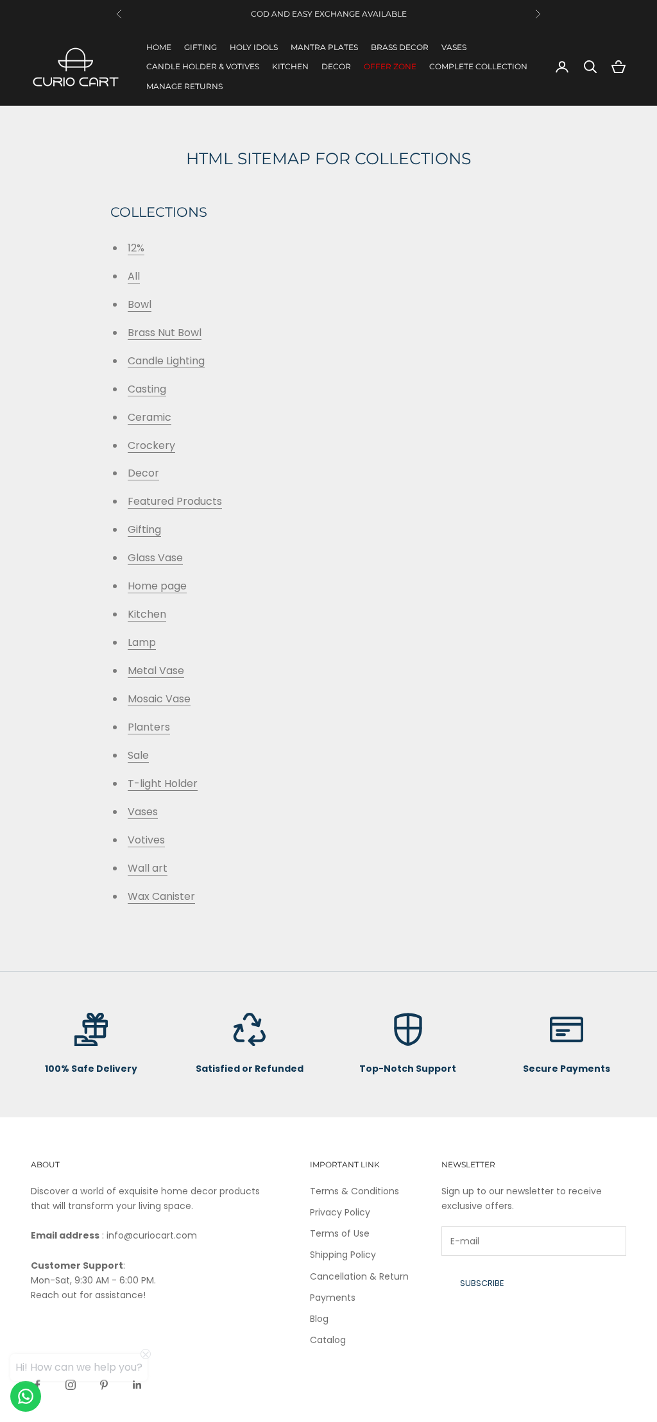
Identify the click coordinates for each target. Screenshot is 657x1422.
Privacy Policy (340, 1212)
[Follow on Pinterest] (104, 1384)
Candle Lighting (166, 360)
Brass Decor (400, 47)
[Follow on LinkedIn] (137, 1384)
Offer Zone (390, 66)
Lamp (142, 642)
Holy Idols (254, 47)
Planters (149, 727)
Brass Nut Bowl (164, 332)
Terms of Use (340, 1233)
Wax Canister (161, 896)
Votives (146, 840)
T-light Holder (163, 783)
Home (158, 47)
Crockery (151, 445)
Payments (332, 1297)
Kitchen (290, 66)
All (134, 276)
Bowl (139, 304)
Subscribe (482, 1283)
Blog (319, 1318)
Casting (147, 389)
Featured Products (175, 501)
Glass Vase (155, 557)
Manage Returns (184, 86)
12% (136, 248)
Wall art (147, 868)
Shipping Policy (343, 1254)
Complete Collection (478, 66)
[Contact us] (25, 1396)
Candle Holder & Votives (202, 66)
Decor (336, 66)
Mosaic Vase (159, 698)
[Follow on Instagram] (70, 1384)
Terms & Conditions (354, 1191)
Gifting (200, 47)
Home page (157, 586)
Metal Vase (156, 670)
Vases (453, 47)
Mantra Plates (324, 47)
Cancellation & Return (359, 1276)
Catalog (328, 1339)
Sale (138, 755)
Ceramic (149, 417)
